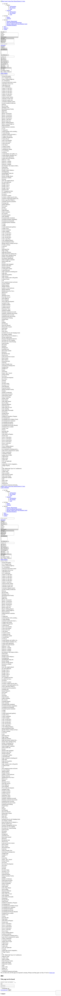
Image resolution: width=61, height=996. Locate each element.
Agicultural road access (7, 83)
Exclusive (4, 194)
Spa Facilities (5, 403)
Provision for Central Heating (9, 341)
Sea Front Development (7, 377)
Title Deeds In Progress (7, 434)
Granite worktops (6, 244)
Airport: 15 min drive (7, 89)
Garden (4, 225)
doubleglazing (5, 171)
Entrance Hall (5, 189)
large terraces (5, 276)
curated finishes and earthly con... (10, 153)
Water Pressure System (7, 474)
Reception (4, 344)
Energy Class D (6, 188)
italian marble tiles (6, 261)
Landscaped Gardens (7, 268)
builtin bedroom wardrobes (8, 127)
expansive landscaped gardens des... (10, 198)
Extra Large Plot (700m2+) (8, 200)
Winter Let (4, 482)
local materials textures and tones (9, 282)
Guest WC (4, 246)
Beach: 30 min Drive (7, 118)
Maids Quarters (5, 285)
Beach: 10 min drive (7, 113)
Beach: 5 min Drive (6, 119)
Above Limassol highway (8, 79)
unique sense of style (7, 455)
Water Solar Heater (6, 476)
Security (4, 382)
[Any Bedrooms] (4, 49)
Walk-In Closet (5, 470)
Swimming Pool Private (7, 423)
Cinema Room (5, 139)
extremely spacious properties (9, 201)
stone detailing (5, 409)
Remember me (5, 988)
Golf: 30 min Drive (6, 237)
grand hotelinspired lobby (8, 241)
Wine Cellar (5, 480)
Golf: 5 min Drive (6, 238)
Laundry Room (5, 279)
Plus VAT (4, 329)
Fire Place (4, 209)
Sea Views (4, 379)
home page (52, 972)
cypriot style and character (8, 158)
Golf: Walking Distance (7, 240)
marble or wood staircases (8, 288)
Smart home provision (7, 394)
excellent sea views (6, 192)
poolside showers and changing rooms (11, 332)
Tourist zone (5, 435)
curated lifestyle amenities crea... (9, 155)
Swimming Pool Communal (8, 420)
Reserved (4, 352)
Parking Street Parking (7, 318)
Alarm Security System (7, 97)
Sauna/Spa (4, 371)
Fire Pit (4, 207)
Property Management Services (9, 338)
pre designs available (7, 334)
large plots (4, 273)
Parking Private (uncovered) (8, 316)
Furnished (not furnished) (8, 221)
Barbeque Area (5, 107)
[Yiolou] (9, 33)
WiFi (3, 479)
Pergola (4, 322)
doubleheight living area (7, 173)
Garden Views (5, 228)
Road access (5, 355)
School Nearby (5, 374)
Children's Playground (7, 137)
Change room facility (7, 136)
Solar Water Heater (6, 401)
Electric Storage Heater (7, 176)
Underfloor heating (6, 453)
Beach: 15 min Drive (7, 115)
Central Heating (6, 133)
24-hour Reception (6, 76)
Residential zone (6, 353)
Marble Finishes (6, 286)
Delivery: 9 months (6, 164)
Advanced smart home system (9, 82)
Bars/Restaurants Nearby (8, 109)
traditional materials (6, 447)
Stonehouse (5, 411)
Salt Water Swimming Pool (8, 365)
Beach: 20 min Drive (7, 116)
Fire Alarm (4, 206)
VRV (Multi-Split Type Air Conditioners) (11, 468)
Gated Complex (6, 231)
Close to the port (6, 143)
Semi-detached (5, 386)
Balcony (4, 104)
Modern (4, 294)
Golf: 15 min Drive (6, 234)
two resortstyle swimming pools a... (10, 449)
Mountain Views (6, 295)
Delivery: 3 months (6, 161)
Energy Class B (5, 185)
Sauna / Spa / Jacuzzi (7, 373)
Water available (5, 473)
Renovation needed (6, 350)
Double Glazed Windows (8, 170)
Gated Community (6, 230)
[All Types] (7, 38)
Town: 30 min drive (6, 441)
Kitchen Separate (6, 267)
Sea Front (4, 376)
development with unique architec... (10, 165)
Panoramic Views (6, 309)
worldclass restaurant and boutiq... (10, 485)
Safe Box (4, 362)
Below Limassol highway (8, 124)
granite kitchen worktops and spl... (10, 243)
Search (2, 46)
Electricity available (6, 177)
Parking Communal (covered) (9, 312)
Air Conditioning (6, 86)
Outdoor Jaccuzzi (6, 306)
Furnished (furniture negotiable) (9, 219)
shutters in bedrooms (7, 392)
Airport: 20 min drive (7, 91)
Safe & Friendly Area (7, 364)
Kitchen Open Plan (6, 265)
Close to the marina (6, 142)
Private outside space (7, 337)
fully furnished (5, 216)
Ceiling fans (5, 130)
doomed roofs (5, 168)
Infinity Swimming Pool (7, 256)
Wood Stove (5, 483)
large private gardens (7, 274)
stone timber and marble (7, 410)
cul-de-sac (4, 152)
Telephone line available (7, 426)
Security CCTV (6, 385)
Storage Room (5, 413)
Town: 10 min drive (6, 437)
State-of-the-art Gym (7, 407)
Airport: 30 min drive (7, 94)
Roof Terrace (5, 359)
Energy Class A (5, 183)
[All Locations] (9, 37)
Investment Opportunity (7, 258)
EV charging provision (7, 191)
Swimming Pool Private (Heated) (10, 425)
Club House (5, 145)
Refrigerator (5, 347)
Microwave (4, 292)
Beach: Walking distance (8, 122)
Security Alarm (5, 383)
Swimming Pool (6, 417)
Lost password (4, 990)
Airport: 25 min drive (7, 92)
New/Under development (8, 301)
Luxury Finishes (6, 283)
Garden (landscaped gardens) (9, 227)
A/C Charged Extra (6, 77)
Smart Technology (6, 397)
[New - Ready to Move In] (6, 71)
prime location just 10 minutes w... (10, 335)
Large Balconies (6, 270)
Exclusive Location (6, 195)
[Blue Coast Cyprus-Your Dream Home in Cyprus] (13, 1)
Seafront (4, 380)
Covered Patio (5, 150)
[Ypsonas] (9, 34)
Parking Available (6, 310)
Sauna (3, 370)
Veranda (4, 462)
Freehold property (6, 215)
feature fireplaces (6, 204)
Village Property (6, 465)
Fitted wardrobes (6, 212)
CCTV (3, 128)
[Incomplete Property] (6, 70)
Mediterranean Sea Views (8, 291)
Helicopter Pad (5, 249)
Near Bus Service (6, 297)
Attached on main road (7, 98)
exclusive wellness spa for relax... (10, 197)
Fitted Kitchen (5, 210)
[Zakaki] (9, 35)
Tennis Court (5, 428)
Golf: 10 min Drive (6, 233)
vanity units (5, 459)
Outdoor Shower (6, 307)
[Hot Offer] (6, 69)
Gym (3, 247)
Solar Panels (5, 400)
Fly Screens (5, 213)
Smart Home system (7, 395)
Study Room (5, 414)
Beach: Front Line (6, 121)
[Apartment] (7, 42)
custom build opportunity (8, 156)
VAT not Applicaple (6, 461)
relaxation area (5, 349)
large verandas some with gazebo (10, 277)
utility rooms (5, 458)
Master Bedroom (6, 289)
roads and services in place (8, 356)
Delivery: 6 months (6, 162)
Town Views (5, 444)
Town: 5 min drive (6, 443)
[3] (4, 53)
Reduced (4, 346)
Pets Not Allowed (6, 325)
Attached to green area (7, 100)
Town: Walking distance (7, 446)
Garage (4, 224)
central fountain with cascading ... (10, 131)
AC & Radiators (6, 80)
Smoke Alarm (5, 398)
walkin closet (5, 471)
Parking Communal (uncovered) (9, 313)
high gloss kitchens (6, 252)
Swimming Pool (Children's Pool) (10, 419)
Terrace (4, 429)
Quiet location (5, 343)
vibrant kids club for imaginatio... (10, 464)
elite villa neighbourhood (8, 180)
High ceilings (5, 250)
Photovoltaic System (7, 326)
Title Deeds (4, 432)
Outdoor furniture (6, 304)
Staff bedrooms (5, 406)
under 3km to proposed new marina (10, 450)
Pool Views (5, 331)
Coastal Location (6, 146)
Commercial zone (6, 147)
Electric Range (5, 174)
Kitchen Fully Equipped (7, 264)
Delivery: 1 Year (6, 159)
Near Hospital (5, 300)
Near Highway (5, 298)
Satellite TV (5, 368)
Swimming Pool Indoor (7, 422)
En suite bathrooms (6, 182)
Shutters (4, 391)
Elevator (4, 179)
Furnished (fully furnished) (8, 218)
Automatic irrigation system (8, 101)
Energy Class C (5, 186)
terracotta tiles (5, 431)
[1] (4, 51)
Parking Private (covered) (8, 315)
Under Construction (6, 452)
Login (9, 990)
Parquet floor (5, 319)
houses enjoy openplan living (9, 255)
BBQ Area (4, 112)
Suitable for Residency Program (9, 416)
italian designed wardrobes (8, 259)
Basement (4, 110)
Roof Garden (5, 358)
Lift (3, 280)
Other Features (4, 73)
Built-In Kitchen (6, 125)
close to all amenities (7, 140)
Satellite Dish (5, 367)
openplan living (5, 303)
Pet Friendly (5, 323)
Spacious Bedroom (6, 404)
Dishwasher (5, 167)
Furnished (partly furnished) (8, 222)
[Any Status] (6, 68)
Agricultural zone (6, 85)
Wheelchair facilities (7, 477)
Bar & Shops (5, 106)
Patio (3, 321)
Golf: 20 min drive (6, 235)
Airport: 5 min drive (6, 95)
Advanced (3, 45)
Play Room (4, 328)
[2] (4, 52)
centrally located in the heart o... (9, 134)
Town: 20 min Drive (7, 440)
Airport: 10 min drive (7, 88)
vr (2, 467)
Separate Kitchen (6, 388)
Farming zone (5, 203)
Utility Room (5, 456)
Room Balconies (6, 361)
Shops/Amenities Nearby (8, 389)
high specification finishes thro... (9, 253)
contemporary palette (7, 149)
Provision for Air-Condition (8, 340)
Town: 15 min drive (6, 438)
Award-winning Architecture (9, 103)
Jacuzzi (4, 262)
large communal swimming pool (9, 271)
